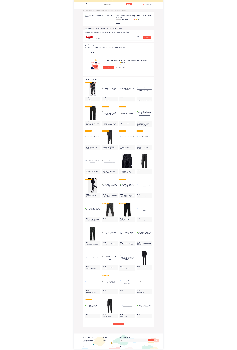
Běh (94, 10)
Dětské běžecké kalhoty (100, 10)
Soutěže (151, 7)
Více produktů (118, 323)
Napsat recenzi (133, 19)
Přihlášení (147, 4)
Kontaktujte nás (104, 340)
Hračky (85, 7)
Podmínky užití (85, 339)
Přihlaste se (126, 67)
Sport (116, 7)
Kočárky (100, 7)
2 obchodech (111, 146)
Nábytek (95, 7)
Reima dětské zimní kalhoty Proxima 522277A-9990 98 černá (107, 35)
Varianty (97, 38)
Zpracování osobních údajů (88, 340)
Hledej (128, 4)
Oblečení (90, 7)
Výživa (128, 7)
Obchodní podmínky (87, 341)
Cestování (106, 7)
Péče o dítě (111, 7)
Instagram (123, 346)
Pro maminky (122, 7)
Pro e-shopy (104, 339)
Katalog (87, 10)
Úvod (84, 10)
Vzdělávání (133, 7)
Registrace (152, 4)
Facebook (115, 346)
